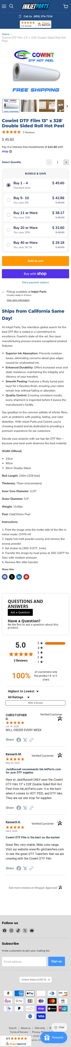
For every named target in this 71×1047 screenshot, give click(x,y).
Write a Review (35, 703)
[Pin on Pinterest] (26, 577)
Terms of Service (19, 1032)
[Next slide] (67, 106)
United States (33, 979)
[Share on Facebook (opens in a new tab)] (18, 740)
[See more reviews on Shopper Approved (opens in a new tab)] (31, 740)
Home (5, 34)
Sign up (56, 961)
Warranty (40, 1028)
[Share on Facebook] (5, 577)
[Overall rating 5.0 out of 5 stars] (11, 132)
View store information (18, 300)
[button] (10, 105)
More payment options (35, 282)
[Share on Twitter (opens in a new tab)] (25, 740)
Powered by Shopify (35, 1040)
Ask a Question (20, 612)
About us (25, 1028)
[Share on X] (12, 577)
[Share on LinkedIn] (19, 577)
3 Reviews (29, 132)
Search (12, 1028)
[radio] (51, 643)
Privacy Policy (40, 1032)
